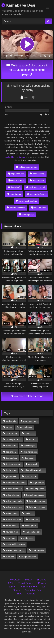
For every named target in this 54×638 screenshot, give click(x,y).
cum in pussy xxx (13, 439)
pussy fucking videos (15, 544)
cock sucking (38, 174)
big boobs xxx (17, 174)
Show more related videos (27, 396)
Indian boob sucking (28, 201)
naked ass (33, 519)
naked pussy (28, 214)
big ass (9, 427)
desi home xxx (30, 452)
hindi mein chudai (37, 187)
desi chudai (11, 452)
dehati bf (33, 439)
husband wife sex (38, 194)
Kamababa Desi (20, 5)
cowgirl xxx (30, 433)
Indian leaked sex (14, 507)
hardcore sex (31, 476)
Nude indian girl (33, 532)
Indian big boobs (36, 488)
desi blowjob (29, 445)
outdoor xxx (28, 538)
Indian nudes (12, 513)
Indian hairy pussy (37, 501)
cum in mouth (17, 180)
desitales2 (15, 187)
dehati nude (11, 445)
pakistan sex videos (28, 167)
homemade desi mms (15, 482)
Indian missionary (37, 507)
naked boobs (40, 207)
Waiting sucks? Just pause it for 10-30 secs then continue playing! (28, 70)
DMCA (28, 579)
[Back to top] (45, 629)
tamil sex (10, 556)
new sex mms (12, 532)
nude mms (10, 538)
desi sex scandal (13, 464)
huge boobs (15, 194)
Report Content (26, 583)
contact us (15, 579)
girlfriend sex (11, 476)
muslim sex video (17, 207)
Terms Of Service (28, 586)
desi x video (11, 470)
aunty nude (11, 421)
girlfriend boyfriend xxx (34, 470)
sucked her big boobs (15, 157)
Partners (30, 593)
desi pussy (29, 458)
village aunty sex (28, 556)
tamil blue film (38, 550)
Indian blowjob (12, 495)
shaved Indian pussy (15, 550)
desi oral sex (38, 180)
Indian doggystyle (14, 501)
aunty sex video (30, 421)
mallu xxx (29, 513)
